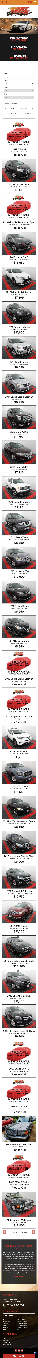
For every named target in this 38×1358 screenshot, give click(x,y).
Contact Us (6, 1342)
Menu (30, 2)
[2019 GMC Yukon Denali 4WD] (19, 417)
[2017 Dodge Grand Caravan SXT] (19, 382)
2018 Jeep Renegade (19, 502)
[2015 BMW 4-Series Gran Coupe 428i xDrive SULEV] (19, 807)
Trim (5, 94)
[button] (2, 28)
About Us (6, 1340)
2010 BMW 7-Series (19, 1182)
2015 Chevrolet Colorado (19, 891)
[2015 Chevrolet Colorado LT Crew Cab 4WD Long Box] (19, 877)
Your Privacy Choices (28, 1352)
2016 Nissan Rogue (19, 606)
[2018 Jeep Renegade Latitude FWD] (19, 487)
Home (5, 1338)
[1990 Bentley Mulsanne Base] (19, 1204)
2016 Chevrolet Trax (19, 184)
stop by (15, 1273)
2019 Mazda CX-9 (19, 257)
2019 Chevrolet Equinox (19, 996)
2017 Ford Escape (19, 1106)
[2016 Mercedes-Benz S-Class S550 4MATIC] (19, 947)
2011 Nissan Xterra (19, 537)
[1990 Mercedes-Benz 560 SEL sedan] (19, 1129)
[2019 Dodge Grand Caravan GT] (19, 663)
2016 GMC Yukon (19, 786)
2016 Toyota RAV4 (19, 751)
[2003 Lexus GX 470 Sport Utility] (19, 1053)
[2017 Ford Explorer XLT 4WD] (19, 347)
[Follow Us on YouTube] (19, 1350)
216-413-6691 (15, 1305)
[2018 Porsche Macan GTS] (19, 313)
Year (5, 73)
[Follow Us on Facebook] (16, 1350)
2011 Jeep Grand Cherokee (19, 716)
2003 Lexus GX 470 (19, 1068)
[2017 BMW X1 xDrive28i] (19, 134)
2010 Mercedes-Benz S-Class (19, 856)
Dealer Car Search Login (7, 1352)
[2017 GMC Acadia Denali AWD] (19, 912)
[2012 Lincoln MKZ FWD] (19, 452)
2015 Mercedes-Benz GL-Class (19, 1031)
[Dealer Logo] (19, 11)
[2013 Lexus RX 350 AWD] (19, 558)
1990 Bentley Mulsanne (19, 1220)
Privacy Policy (7, 1344)
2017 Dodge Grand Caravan (19, 397)
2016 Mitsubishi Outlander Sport (19, 222)
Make (6, 80)
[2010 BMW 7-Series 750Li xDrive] (19, 1167)
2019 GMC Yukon (19, 432)
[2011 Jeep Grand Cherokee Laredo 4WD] (19, 701)
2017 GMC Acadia (19, 926)
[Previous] (5, 108)
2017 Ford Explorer (19, 362)
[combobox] (19, 76)
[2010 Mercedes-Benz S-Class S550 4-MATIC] (19, 842)
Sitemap (21, 1352)
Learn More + (19, 1276)
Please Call (19, 154)
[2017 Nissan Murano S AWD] (19, 627)
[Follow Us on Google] (22, 1350)
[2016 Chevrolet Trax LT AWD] (19, 170)
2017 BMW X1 (19, 149)
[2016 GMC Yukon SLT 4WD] (19, 772)
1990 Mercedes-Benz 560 (19, 1144)
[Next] (32, 108)
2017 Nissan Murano (19, 641)
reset (13, 104)
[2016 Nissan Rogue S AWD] (19, 592)
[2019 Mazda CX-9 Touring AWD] (19, 243)
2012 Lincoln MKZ (19, 467)
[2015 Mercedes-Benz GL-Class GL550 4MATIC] (19, 1016)
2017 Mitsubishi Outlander (19, 292)
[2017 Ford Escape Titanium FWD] (19, 1091)
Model (6, 87)
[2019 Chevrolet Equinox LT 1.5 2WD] (19, 981)
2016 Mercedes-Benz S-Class (19, 961)
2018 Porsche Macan (19, 327)
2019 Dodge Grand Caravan (19, 679)
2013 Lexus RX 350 (19, 571)
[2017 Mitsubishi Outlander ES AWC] (19, 278)
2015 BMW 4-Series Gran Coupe (19, 821)
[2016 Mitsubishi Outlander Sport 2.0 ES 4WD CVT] (19, 207)
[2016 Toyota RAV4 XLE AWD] (19, 737)
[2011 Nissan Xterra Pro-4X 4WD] (19, 523)
